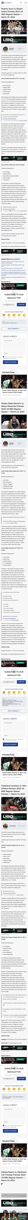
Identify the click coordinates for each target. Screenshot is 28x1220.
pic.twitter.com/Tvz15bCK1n (20, 1015)
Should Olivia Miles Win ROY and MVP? (12, 268)
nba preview (5, 705)
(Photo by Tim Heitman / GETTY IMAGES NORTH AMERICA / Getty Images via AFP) (14, 426)
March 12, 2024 (23, 120)
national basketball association (10, 704)
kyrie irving (5, 702)
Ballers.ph (15, 259)
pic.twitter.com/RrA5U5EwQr (18, 521)
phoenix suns (13, 323)
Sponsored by (5, 282)
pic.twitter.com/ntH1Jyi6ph (9, 209)
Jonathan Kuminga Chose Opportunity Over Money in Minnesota (12, 262)
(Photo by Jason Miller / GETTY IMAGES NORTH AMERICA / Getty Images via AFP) (14, 32)
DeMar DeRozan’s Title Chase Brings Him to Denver (13, 278)
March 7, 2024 (13, 523)
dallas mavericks (12, 700)
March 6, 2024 (23, 211)
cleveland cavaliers (7, 1097)
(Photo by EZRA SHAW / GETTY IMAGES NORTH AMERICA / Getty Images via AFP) (13, 809)
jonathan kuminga (18, 701)
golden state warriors (7, 701)
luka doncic (11, 702)
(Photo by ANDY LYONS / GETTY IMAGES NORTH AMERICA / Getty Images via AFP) (13, 1195)
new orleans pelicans (18, 1097)
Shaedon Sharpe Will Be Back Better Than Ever (12, 265)
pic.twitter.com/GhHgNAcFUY (9, 118)
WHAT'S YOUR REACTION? (14, 312)
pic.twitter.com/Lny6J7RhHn (9, 893)
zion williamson (6, 1098)
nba (20, 704)
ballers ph (4, 700)
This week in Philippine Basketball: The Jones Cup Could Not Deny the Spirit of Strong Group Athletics (13, 274)
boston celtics (5, 323)
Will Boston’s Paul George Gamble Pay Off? (13, 270)
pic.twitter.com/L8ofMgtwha (9, 618)
